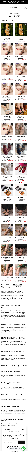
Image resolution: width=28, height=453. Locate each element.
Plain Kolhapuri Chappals (12, 352)
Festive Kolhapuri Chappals (13, 338)
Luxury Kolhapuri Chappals (13, 324)
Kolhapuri (15, 306)
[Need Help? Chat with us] (23, 448)
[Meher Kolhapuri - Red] (21, 182)
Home (10, 13)
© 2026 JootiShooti (14, 451)
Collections (15, 13)
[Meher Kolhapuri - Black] (19, 182)
